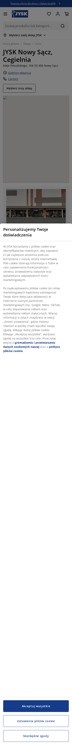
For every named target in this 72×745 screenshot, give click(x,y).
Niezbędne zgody (36, 736)
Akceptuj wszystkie (36, 706)
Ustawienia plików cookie (36, 721)
